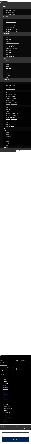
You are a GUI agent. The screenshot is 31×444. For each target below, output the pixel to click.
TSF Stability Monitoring (11, 22)
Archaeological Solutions (11, 31)
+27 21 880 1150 (3, 365)
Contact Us (6, 79)
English (7, 64)
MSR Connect (9, 52)
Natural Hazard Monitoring (11, 25)
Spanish (7, 71)
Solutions (5, 16)
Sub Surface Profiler (10, 46)
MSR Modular (8, 39)
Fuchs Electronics (7, 408)
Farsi (7, 77)
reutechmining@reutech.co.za (7, 367)
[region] (15, 254)
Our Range (6, 33)
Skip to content (3, 1)
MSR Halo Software (10, 56)
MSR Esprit (8, 41)
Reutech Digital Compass (11, 48)
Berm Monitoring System (11, 44)
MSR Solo (8, 54)
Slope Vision (8, 50)
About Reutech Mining (10, 10)
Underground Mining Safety (11, 29)
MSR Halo (8, 37)
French (7, 70)
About (4, 6)
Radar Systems (6, 412)
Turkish (7, 66)
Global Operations (10, 12)
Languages (6, 60)
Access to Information (10, 14)
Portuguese (8, 68)
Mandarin (8, 75)
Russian (7, 73)
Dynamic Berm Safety (10, 27)
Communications (7, 406)
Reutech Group (6, 404)
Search (14, 150)
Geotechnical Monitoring (11, 24)
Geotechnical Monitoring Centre (12, 43)
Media (4, 58)
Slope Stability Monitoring (11, 20)
